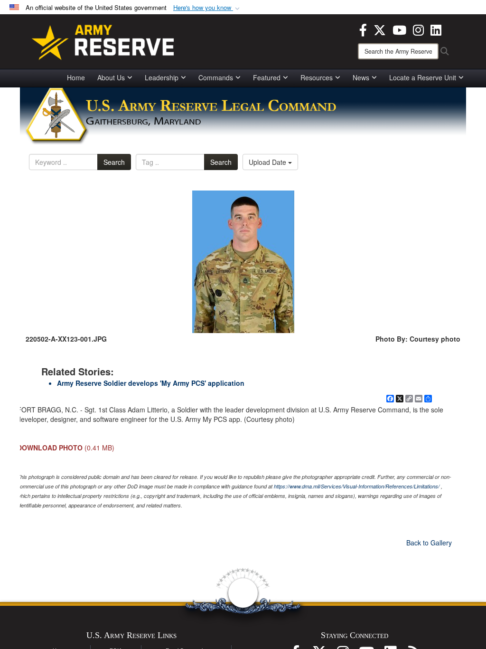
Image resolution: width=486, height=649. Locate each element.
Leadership (161, 77)
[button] (207, 8)
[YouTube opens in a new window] (399, 29)
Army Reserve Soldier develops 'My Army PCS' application (150, 383)
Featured (266, 77)
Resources (316, 77)
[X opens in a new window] (380, 29)
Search (114, 162)
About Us (111, 77)
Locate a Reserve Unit (422, 77)
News (361, 77)
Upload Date (268, 162)
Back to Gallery (429, 542)
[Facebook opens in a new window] (363, 29)
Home (76, 77)
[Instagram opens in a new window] (418, 29)
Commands (215, 77)
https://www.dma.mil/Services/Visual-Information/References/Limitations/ (356, 486)
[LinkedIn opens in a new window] (435, 29)
